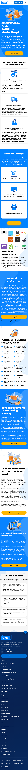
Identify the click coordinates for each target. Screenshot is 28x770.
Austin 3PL (18, 287)
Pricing (3, 704)
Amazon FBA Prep (6, 669)
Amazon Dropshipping (7, 679)
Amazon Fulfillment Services (9, 672)
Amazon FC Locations (7, 726)
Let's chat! (14, 223)
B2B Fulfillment (5, 682)
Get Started (14, 53)
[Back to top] (25, 632)
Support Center (5, 698)
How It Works (5, 701)
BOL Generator (5, 723)
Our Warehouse (5, 736)
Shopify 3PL (4, 666)
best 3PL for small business (20, 312)
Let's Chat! (14, 443)
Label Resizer (5, 710)
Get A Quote (18, 2)
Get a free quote (14, 656)
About (3, 732)
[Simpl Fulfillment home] (4, 2)
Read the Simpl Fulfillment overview (13, 321)
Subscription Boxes (6, 685)
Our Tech (3, 745)
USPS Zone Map (5, 720)
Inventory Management (8, 751)
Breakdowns (4, 707)
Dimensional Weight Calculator (10, 716)
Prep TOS (4, 767)
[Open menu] (25, 2)
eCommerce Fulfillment (8, 663)
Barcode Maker (5, 713)
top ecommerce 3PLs (18, 311)
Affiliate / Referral (6, 754)
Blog (2, 695)
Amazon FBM (5, 676)
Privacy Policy (6, 764)
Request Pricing (14, 513)
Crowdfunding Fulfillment (8, 688)
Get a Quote (4, 742)
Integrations (4, 748)
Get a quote (14, 317)
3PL (23, 158)
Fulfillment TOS (18, 764)
